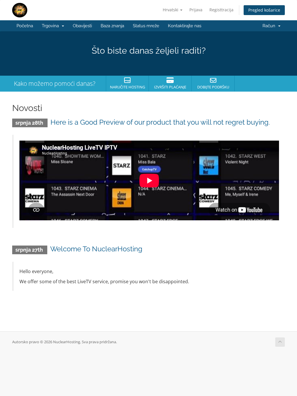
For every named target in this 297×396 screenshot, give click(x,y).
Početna (25, 25)
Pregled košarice (264, 10)
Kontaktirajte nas (184, 25)
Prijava (195, 9)
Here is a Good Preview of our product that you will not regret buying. (160, 122)
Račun (270, 25)
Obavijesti (82, 25)
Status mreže (146, 25)
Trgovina (51, 25)
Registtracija (221, 9)
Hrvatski (171, 9)
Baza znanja (112, 25)
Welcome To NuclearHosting (96, 249)
